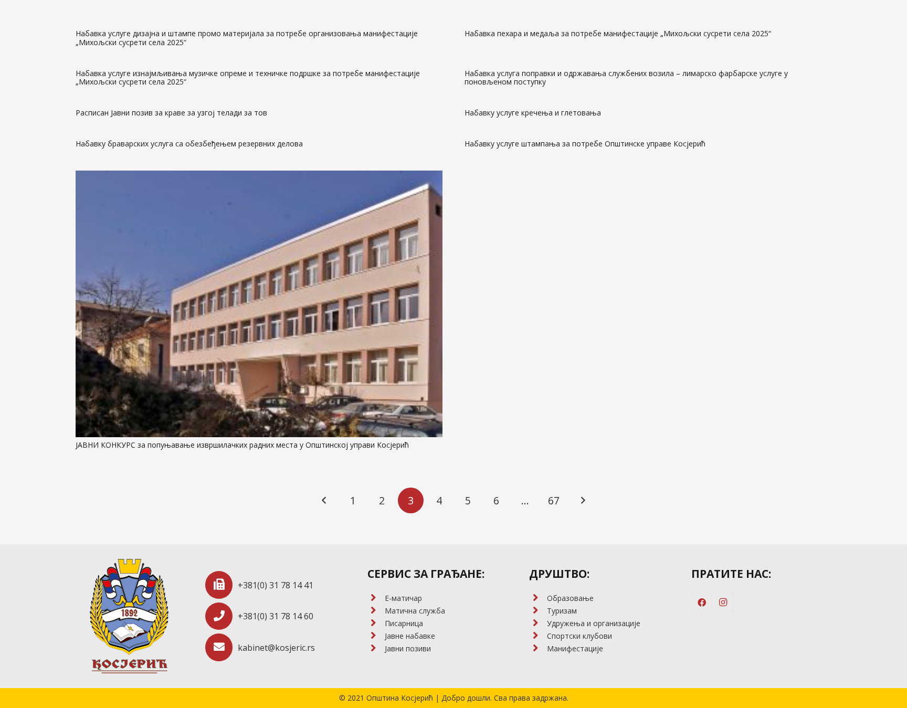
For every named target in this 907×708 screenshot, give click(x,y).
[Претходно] (325, 500)
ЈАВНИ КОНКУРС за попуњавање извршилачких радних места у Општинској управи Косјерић (242, 445)
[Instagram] (722, 602)
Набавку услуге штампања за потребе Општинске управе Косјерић (585, 144)
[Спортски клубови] (537, 636)
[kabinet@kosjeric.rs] (221, 647)
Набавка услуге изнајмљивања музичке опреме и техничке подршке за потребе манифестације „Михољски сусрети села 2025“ (248, 77)
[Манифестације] (537, 648)
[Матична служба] (376, 611)
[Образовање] (537, 598)
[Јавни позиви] (376, 648)
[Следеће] (582, 500)
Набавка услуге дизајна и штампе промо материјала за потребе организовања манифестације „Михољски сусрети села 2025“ (247, 37)
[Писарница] (376, 623)
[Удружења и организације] (537, 623)
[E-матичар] (376, 598)
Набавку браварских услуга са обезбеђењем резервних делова (189, 144)
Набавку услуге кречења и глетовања (533, 113)
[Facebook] (701, 602)
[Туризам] (537, 611)
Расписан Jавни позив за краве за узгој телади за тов (171, 113)
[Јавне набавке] (376, 636)
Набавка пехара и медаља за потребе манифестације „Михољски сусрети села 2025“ (618, 33)
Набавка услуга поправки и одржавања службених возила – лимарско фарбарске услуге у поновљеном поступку (626, 77)
